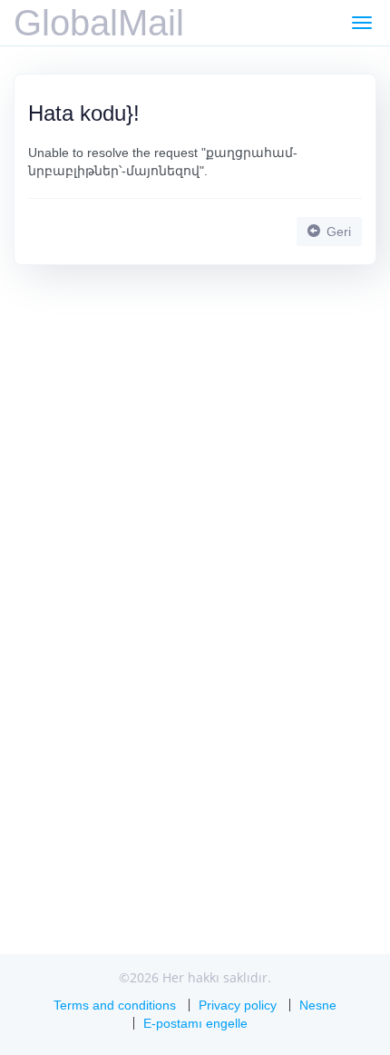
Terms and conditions (115, 1005)
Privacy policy (238, 1005)
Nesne (317, 1005)
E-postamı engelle (195, 1023)
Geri (337, 231)
